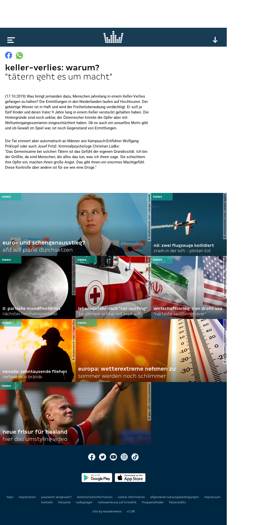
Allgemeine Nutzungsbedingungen (175, 497)
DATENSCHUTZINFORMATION (95, 497)
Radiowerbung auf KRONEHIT (117, 502)
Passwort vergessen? (56, 497)
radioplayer (84, 502)
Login (10, 497)
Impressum (212, 497)
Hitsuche (64, 502)
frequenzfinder (153, 502)
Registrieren (27, 497)
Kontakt (47, 502)
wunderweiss (112, 511)
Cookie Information (132, 497)
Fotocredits (177, 502)
